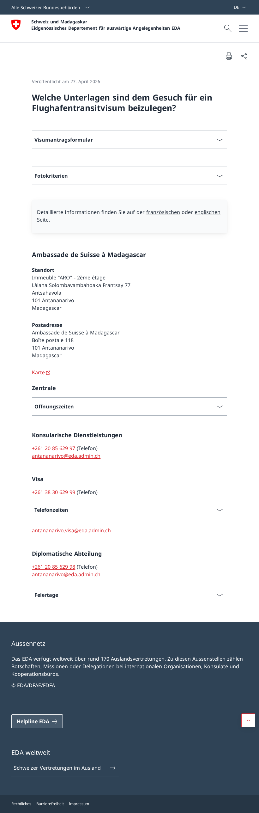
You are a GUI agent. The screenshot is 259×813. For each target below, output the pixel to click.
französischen (163, 212)
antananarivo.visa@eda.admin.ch (71, 530)
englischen (207, 212)
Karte (38, 372)
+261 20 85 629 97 (53, 448)
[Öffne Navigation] (243, 28)
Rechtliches (21, 803)
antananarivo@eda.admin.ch (66, 455)
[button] (248, 720)
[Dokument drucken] (228, 56)
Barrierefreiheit (50, 803)
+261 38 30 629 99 (53, 492)
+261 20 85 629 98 (53, 566)
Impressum (79, 803)
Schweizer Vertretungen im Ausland (57, 767)
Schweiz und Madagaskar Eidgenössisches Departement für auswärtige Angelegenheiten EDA (105, 25)
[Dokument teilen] (243, 56)
